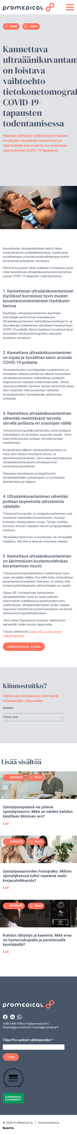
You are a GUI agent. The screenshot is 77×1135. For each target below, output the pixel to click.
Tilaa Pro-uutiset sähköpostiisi (28, 1040)
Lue (6, 823)
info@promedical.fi (36, 1023)
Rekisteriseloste (48, 1123)
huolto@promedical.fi (46, 1027)
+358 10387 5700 (13, 1023)
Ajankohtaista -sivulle (23, 647)
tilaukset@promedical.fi (17, 1027)
